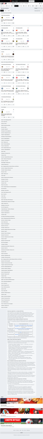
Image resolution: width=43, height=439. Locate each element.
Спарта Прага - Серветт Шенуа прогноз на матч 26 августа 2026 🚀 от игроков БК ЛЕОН (22, 69)
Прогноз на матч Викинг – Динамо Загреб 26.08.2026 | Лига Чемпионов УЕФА (21, 33)
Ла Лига (25, 325)
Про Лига (2, 51)
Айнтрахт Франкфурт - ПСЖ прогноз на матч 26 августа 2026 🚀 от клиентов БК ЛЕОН (22, 80)
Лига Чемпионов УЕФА (4, 38)
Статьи (20, 3)
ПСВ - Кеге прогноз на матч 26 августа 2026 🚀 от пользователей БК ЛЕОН (7, 80)
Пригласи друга (4, 405)
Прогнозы (13, 3)
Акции (17, 3)
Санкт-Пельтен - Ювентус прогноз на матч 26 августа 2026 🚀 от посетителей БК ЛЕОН (22, 91)
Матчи (22, 3)
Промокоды (26, 3)
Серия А (28, 325)
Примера (2, 109)
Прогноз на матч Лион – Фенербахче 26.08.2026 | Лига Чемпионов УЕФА (7, 43)
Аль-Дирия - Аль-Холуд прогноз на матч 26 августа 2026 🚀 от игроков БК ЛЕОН (7, 56)
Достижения (3, 415)
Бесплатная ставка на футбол (6, 425)
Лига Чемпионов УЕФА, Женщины (6, 64)
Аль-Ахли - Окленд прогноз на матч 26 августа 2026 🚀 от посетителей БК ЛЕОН (7, 20)
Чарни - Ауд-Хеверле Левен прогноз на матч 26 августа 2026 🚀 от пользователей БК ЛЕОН (7, 69)
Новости (9, 3)
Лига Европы (22, 328)
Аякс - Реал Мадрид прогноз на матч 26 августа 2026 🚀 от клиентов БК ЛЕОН (7, 101)
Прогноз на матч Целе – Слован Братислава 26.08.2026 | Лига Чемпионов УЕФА (7, 33)
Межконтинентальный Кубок (5, 15)
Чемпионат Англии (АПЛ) (20, 325)
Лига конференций (27, 328)
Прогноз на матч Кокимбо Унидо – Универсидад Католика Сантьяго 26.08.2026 (6, 114)
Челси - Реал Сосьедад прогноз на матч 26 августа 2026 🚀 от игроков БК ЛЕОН (7, 91)
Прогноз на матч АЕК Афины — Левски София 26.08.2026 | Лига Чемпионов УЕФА (22, 44)
